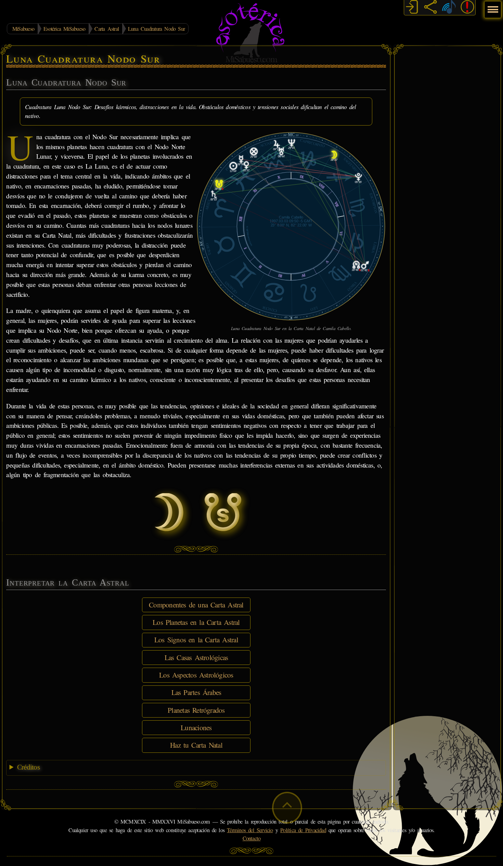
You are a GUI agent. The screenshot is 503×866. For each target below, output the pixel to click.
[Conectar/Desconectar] (412, 8)
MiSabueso (23, 28)
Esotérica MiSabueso (64, 28)
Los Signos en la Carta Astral (196, 639)
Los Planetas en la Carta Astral (196, 622)
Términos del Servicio (250, 830)
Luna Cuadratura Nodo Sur (156, 28)
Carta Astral (106, 28)
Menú (492, 6)
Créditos (28, 767)
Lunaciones (196, 727)
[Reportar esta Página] (467, 8)
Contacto (252, 838)
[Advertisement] (447, 152)
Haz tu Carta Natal (196, 745)
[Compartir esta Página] (430, 8)
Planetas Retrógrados (196, 710)
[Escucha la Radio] (449, 8)
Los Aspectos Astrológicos (196, 675)
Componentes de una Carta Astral (196, 604)
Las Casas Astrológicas (196, 657)
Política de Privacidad (303, 830)
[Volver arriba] (287, 808)
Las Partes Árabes (196, 692)
